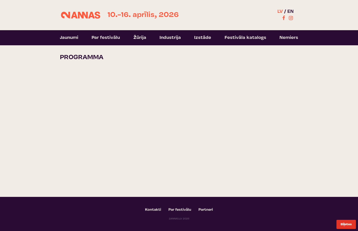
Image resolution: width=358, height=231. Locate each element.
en (290, 11)
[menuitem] (284, 19)
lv (280, 11)
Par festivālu (106, 37)
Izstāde (202, 37)
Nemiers (288, 37)
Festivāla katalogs (245, 37)
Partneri (205, 210)
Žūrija (139, 37)
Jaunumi (69, 37)
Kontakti (153, 210)
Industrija (170, 37)
